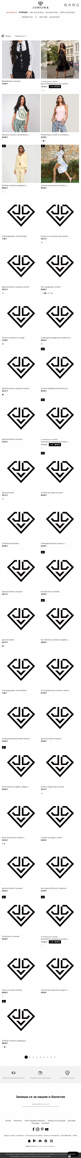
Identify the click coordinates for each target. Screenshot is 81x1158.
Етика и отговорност (51, 1135)
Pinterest (42, 1129)
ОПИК (75, 1135)
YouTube (46, 1129)
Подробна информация (59, 1156)
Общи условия (9, 1135)
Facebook (33, 1129)
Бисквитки (20, 1135)
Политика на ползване (34, 1135)
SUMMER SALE (66, 1135)
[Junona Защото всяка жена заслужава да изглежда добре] (40, 5)
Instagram (37, 1129)
